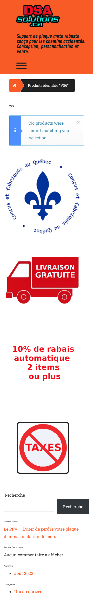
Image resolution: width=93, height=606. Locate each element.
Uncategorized (28, 591)
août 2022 (23, 573)
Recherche (15, 495)
